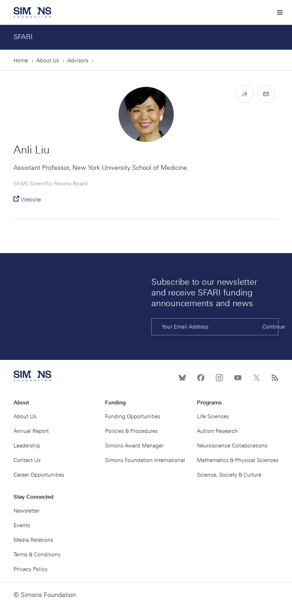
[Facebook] (200, 377)
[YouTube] (237, 377)
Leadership (27, 445)
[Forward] (245, 94)
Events (22, 525)
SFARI (23, 36)
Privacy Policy (31, 569)
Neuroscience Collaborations (232, 445)
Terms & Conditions (37, 554)
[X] (256, 377)
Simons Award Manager (134, 445)
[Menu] (279, 12)
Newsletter (27, 511)
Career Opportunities (39, 475)
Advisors (77, 60)
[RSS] (274, 377)
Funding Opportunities (132, 416)
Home (21, 60)
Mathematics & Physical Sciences (237, 460)
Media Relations (33, 540)
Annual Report (31, 431)
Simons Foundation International (145, 460)
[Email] (266, 94)
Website (31, 199)
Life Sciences (213, 416)
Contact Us (27, 460)
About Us (47, 60)
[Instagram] (219, 377)
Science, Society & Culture (229, 475)
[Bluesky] (182, 377)
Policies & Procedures (131, 431)
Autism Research (217, 431)
